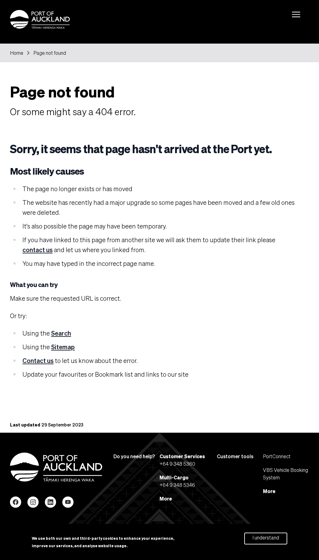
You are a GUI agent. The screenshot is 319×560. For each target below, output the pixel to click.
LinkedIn (50, 502)
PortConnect (277, 456)
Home (16, 53)
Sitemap (63, 347)
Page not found (49, 53)
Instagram (33, 502)
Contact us (38, 360)
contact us (37, 250)
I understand (265, 537)
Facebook (15, 502)
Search (61, 333)
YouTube (68, 502)
